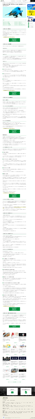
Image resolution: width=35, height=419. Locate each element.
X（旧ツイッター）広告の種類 (7, 23)
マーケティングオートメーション (17, 406)
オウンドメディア (23, 405)
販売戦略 (3, 412)
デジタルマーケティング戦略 (10, 412)
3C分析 (16, 411)
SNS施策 (8, 405)
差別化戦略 (32, 411)
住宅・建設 (30, 402)
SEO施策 (3, 405)
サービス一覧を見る (4, 400)
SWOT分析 (14, 411)
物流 (32, 402)
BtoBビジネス (4, 402)
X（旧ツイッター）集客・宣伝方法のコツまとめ (20, 24)
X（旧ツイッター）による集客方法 (7, 24)
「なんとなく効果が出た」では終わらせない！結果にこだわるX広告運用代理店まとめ (14, 93)
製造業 (27, 402)
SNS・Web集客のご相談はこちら (14, 326)
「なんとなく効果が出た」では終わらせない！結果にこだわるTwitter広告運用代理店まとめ (14, 40)
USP (24, 411)
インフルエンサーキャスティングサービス (9, 210)
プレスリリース (22, 406)
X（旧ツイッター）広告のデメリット (19, 23)
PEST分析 (6, 411)
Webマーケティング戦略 (16, 412)
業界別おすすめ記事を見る (12, 400)
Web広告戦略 (20, 412)
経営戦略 (3, 411)
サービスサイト (12, 406)
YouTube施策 (14, 405)
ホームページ (4, 406)
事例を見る (8, 400)
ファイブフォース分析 (10, 411)
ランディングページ (8, 406)
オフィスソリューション (18, 402)
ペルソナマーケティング (25, 412)
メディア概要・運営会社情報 (5, 415)
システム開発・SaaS (8, 402)
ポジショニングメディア (28, 405)
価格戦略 (6, 412)
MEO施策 (6, 405)
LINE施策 (11, 405)
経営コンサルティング (13, 402)
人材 (21, 402)
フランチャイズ (24, 402)
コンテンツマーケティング (19, 405)
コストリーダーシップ (28, 411)
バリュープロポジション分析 (20, 411)
